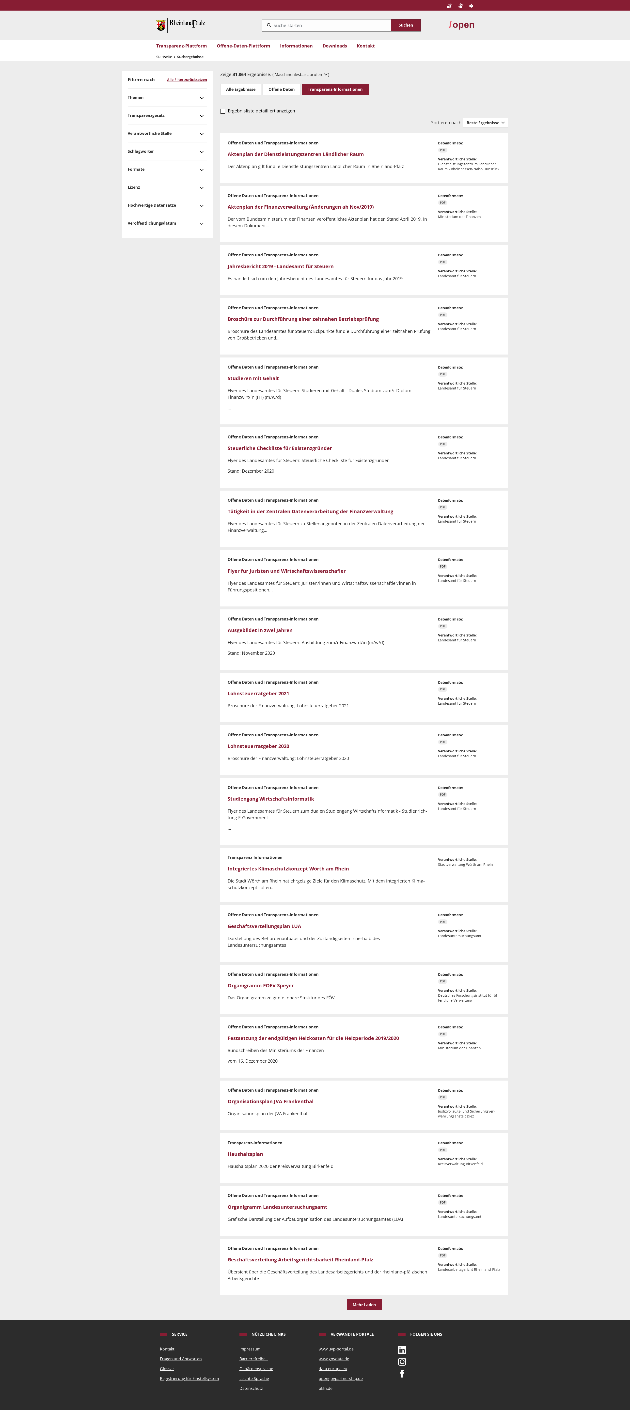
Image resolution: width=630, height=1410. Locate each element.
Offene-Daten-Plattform (243, 46)
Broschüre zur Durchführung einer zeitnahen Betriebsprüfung (303, 319)
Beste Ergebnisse (483, 122)
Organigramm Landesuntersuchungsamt (277, 1207)
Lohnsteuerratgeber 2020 (258, 746)
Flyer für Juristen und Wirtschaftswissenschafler (287, 571)
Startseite (164, 56)
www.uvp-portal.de (336, 1349)
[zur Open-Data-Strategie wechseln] (461, 25)
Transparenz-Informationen (335, 89)
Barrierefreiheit (253, 1359)
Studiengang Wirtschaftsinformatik (271, 798)
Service (179, 1334)
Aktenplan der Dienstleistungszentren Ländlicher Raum (296, 154)
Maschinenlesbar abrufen (299, 74)
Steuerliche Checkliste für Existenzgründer (280, 448)
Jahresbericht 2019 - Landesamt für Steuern (281, 266)
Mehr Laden (364, 1304)
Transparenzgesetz (146, 115)
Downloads (335, 46)
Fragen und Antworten (181, 1359)
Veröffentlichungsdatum (152, 223)
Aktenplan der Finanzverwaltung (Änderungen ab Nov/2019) (301, 206)
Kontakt (366, 46)
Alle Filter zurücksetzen (187, 79)
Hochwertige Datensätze (152, 205)
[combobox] (326, 25)
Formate (136, 169)
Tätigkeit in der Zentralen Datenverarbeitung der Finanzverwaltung (310, 511)
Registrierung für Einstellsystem (189, 1378)
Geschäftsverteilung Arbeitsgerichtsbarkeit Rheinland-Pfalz (300, 1259)
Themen (136, 97)
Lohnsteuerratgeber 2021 (258, 693)
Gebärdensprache (256, 1368)
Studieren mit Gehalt (253, 378)
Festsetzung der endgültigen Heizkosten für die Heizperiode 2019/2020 (313, 1038)
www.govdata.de (334, 1359)
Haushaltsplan (245, 1154)
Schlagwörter (141, 151)
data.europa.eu (333, 1368)
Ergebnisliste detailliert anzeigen (261, 111)
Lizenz (134, 187)
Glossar (167, 1368)
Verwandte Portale (352, 1334)
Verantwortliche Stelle (150, 133)
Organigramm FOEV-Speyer (261, 985)
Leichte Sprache (254, 1378)
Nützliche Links (268, 1334)
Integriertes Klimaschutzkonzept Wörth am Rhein (288, 868)
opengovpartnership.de (341, 1378)
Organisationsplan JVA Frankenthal (271, 1101)
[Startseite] (180, 25)
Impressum (250, 1349)
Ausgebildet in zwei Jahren (260, 630)
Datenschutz (251, 1388)
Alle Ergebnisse (240, 89)
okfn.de (325, 1388)
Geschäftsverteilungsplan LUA (264, 926)
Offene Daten (281, 89)
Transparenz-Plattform (181, 46)
